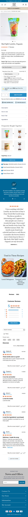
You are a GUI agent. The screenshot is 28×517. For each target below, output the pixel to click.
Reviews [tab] (11, 294)
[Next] (26, 26)
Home (2, 11)
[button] (2, 4)
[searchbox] (13, 330)
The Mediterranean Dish (17, 514)
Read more (10, 447)
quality (9, 339)
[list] (14, 26)
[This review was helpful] (21, 366)
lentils (18, 339)
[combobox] (19, 345)
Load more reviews (14, 458)
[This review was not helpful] (23, 366)
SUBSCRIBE (21, 482)
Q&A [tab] (17, 294)
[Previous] (2, 26)
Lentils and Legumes (7, 11)
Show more (6, 343)
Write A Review (14, 322)
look (14, 339)
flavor (4, 339)
